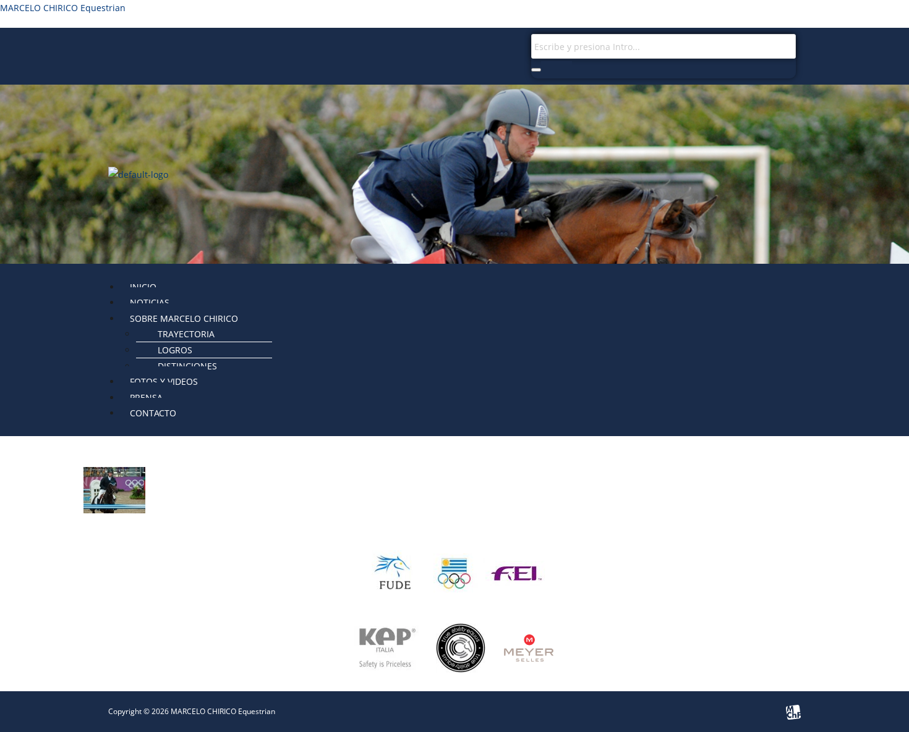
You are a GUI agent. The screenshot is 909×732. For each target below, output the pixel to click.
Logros (175, 350)
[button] (461, 318)
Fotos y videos (164, 381)
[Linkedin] (247, 49)
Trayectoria (186, 334)
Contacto (153, 413)
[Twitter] (185, 49)
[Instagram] (123, 49)
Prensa (146, 397)
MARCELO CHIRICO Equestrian (63, 8)
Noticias (149, 302)
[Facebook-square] (154, 49)
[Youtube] (216, 49)
